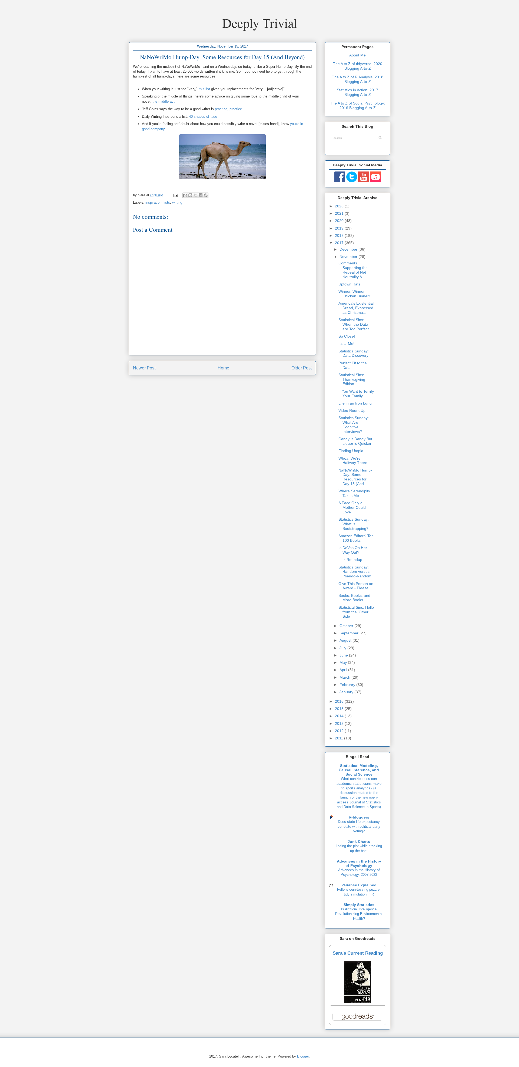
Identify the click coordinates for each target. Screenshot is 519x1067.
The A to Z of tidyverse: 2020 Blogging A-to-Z (357, 66)
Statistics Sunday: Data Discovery (353, 353)
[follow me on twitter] (351, 181)
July (343, 648)
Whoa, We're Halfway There (352, 460)
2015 (340, 708)
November (349, 256)
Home (223, 368)
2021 (340, 213)
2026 (340, 206)
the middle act (163, 101)
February (348, 684)
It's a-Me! (346, 343)
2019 (340, 228)
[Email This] (185, 195)
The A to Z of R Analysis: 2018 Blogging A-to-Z (357, 79)
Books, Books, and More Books (354, 597)
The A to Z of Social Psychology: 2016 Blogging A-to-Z (357, 105)
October (347, 626)
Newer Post (144, 368)
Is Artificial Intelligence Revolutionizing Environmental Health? (358, 914)
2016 (340, 701)
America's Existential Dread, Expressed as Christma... (356, 308)
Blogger (303, 1056)
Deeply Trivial (259, 22)
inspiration (153, 202)
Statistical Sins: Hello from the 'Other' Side (356, 612)
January (347, 692)
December (349, 249)
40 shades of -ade (203, 117)
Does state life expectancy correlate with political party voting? (359, 826)
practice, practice (228, 109)
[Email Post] (175, 195)
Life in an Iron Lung (355, 403)
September (350, 633)
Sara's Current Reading (358, 953)
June (344, 655)
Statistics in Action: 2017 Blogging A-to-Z (357, 92)
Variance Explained (359, 885)
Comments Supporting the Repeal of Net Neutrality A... (353, 270)
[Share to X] (195, 195)
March (345, 677)
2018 (340, 235)
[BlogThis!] (190, 195)
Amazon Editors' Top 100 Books (356, 538)
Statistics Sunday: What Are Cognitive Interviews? (353, 424)
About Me (357, 55)
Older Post (301, 368)
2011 (339, 738)
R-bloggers (359, 817)
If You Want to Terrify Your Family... (356, 393)
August (346, 640)
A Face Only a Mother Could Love (352, 507)
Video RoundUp (351, 410)
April (344, 670)
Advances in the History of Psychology (359, 863)
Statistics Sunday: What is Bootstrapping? (353, 524)
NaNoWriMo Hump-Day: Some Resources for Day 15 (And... (355, 477)
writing (177, 202)
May (344, 662)
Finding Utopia (350, 451)
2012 (340, 731)
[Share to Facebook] (200, 195)
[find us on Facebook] (339, 181)
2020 (340, 220)
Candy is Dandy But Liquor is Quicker (355, 441)
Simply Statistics (359, 905)
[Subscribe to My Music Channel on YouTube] (375, 181)
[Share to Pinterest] (205, 195)
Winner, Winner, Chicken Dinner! (354, 293)
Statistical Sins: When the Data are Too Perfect (353, 324)
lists (167, 202)
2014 (340, 716)
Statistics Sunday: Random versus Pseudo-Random (354, 571)
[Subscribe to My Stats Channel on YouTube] (363, 181)
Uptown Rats (349, 284)
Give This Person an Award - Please (355, 585)
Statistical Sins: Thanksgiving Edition (351, 379)
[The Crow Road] (357, 1001)
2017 (340, 243)
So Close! (346, 336)
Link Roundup (350, 559)
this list (204, 89)
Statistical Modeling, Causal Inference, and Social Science (359, 769)
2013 (340, 723)
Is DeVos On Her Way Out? (352, 550)
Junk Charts (359, 841)
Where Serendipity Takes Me (354, 493)
